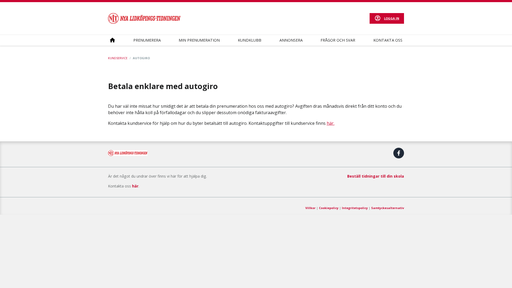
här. (330, 123)
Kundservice (117, 58)
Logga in (391, 18)
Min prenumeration (199, 40)
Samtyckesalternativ (387, 208)
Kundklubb (249, 40)
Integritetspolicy (355, 208)
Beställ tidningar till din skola (375, 176)
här (135, 186)
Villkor (310, 208)
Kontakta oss (387, 40)
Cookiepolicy (328, 208)
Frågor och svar (338, 40)
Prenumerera (147, 40)
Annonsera (291, 40)
